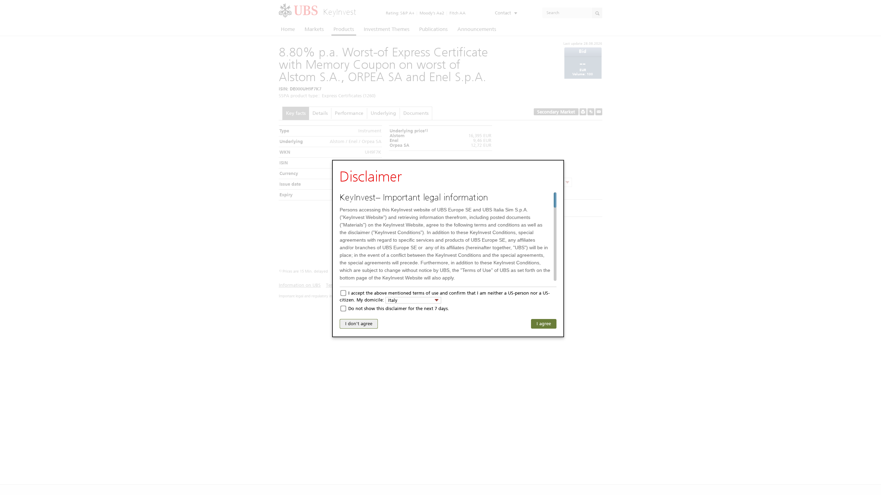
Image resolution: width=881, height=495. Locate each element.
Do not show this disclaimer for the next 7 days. (398, 308)
